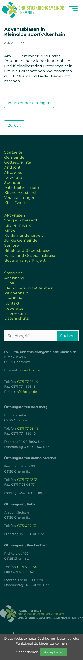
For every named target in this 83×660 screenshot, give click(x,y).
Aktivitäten (14, 215)
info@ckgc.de (26, 392)
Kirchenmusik (17, 225)
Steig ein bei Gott (20, 220)
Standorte (13, 273)
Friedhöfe (13, 298)
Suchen (67, 335)
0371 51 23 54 (27, 567)
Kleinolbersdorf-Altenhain (28, 288)
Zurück (14, 125)
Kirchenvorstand (20, 192)
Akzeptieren (54, 652)
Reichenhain (16, 293)
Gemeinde (14, 157)
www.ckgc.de (29, 370)
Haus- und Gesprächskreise (30, 255)
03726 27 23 (26, 526)
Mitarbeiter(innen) (21, 187)
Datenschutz (16, 318)
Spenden (12, 182)
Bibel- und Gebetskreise (27, 250)
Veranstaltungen (20, 197)
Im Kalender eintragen (29, 103)
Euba (9, 283)
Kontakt (11, 303)
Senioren (12, 245)
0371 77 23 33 (27, 480)
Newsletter (14, 177)
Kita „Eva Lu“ (16, 202)
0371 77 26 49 (27, 382)
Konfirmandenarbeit (23, 235)
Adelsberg (14, 278)
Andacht (12, 167)
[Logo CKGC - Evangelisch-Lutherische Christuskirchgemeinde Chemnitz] (41, 613)
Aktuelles (13, 172)
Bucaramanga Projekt (25, 260)
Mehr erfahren (27, 652)
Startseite (13, 152)
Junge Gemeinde (20, 240)
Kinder (10, 230)
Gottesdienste (17, 162)
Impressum (15, 313)
